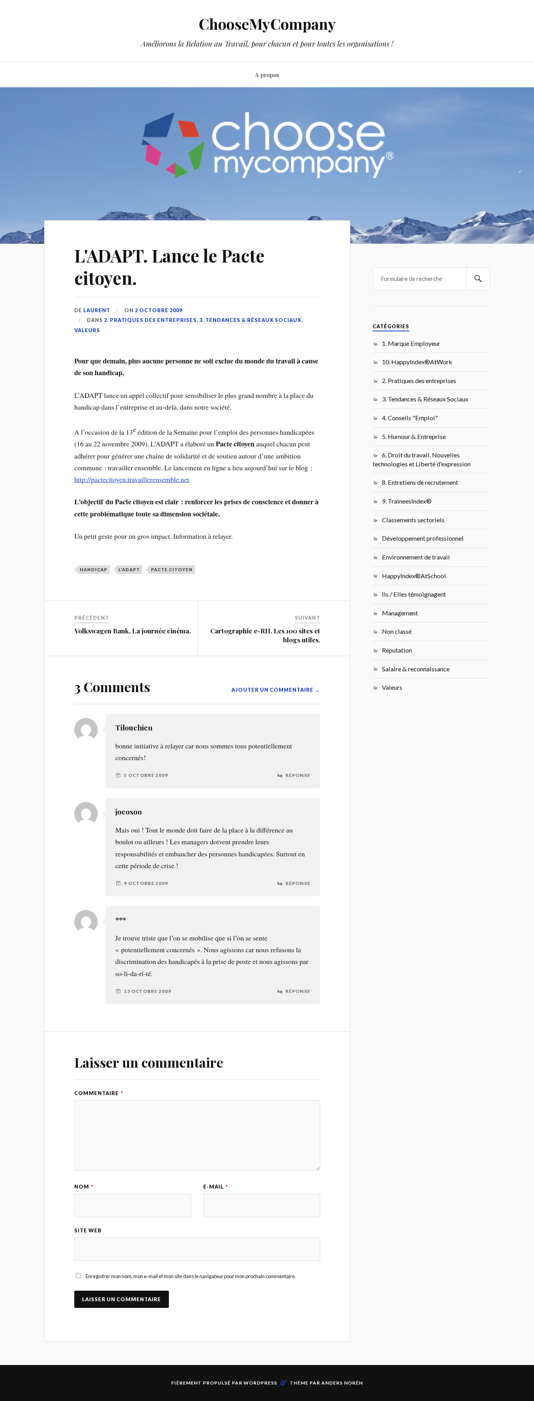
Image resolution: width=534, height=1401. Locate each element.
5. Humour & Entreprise (414, 436)
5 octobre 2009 (146, 775)
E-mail (215, 1186)
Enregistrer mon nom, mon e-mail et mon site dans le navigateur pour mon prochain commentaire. (191, 1276)
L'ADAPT (129, 569)
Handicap (94, 569)
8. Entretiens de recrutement (420, 482)
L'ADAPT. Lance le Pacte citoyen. (169, 266)
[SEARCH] (478, 278)
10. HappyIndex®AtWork (417, 361)
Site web (88, 1230)
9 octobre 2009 (146, 883)
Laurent (96, 310)
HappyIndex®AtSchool (414, 575)
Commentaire (98, 1093)
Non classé (397, 631)
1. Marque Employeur (411, 343)
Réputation (397, 650)
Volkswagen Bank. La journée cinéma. (132, 630)
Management (400, 613)
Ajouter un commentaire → (275, 690)
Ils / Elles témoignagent (414, 594)
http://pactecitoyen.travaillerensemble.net (131, 479)
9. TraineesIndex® (407, 501)
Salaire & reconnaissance (416, 669)
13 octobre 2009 (147, 991)
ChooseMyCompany (267, 24)
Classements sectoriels (413, 519)
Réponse (297, 775)
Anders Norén (342, 1383)
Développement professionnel (423, 538)
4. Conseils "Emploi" (410, 417)
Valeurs (87, 330)
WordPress (260, 1383)
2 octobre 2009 (158, 310)
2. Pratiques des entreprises (150, 320)
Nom (83, 1186)
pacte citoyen (172, 569)
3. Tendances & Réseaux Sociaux (250, 320)
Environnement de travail (416, 557)
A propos (267, 74)
